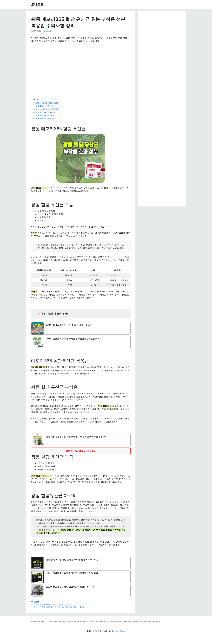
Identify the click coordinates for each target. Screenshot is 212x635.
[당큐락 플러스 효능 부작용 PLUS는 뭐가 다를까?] (80, 328)
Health (36, 602)
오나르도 (37, 4)
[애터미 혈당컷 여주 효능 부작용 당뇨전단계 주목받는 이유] (80, 342)
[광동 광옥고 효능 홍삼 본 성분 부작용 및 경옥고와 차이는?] (80, 563)
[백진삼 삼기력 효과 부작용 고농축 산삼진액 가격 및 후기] (80, 577)
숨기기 (42, 100)
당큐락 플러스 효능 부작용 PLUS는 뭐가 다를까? (53, 604)
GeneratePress (118, 631)
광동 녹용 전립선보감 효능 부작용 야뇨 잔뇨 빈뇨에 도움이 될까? (59, 607)
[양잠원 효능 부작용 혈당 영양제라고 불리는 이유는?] (80, 590)
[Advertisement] (81, 66)
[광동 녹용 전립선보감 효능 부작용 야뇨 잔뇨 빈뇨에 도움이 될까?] (80, 440)
